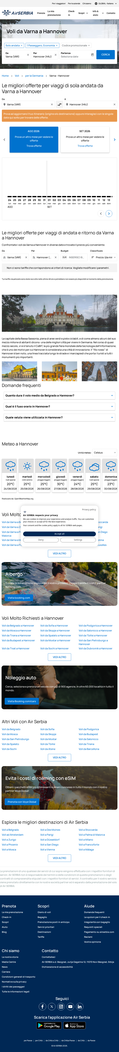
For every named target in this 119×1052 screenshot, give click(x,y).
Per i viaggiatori (59, 3)
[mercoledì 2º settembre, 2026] (54, 196)
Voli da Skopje (48, 734)
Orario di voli (44, 912)
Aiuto (5, 927)
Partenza (66, 53)
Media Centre (9, 961)
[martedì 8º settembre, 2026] (84, 196)
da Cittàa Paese (68, 1040)
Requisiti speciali (93, 927)
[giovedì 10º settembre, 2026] (94, 196)
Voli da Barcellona (89, 749)
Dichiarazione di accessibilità (57, 966)
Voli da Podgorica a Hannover (95, 625)
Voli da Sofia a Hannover (54, 625)
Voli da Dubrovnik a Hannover (95, 648)
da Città (81, 1040)
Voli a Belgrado (10, 829)
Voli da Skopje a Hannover (55, 630)
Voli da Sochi (9, 749)
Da (7, 53)
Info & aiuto (98, 13)
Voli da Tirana (86, 744)
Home (5, 75)
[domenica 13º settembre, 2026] (109, 196)
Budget (64, 250)
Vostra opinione (92, 941)
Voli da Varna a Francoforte (17, 545)
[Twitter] (51, 1006)
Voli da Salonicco (88, 739)
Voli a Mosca (9, 849)
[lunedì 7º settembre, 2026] (79, 196)
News (5, 966)
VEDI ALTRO (59, 553)
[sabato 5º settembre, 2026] (69, 196)
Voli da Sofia (47, 729)
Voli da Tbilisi (47, 744)
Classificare (96, 250)
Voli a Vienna (47, 849)
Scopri (83, 13)
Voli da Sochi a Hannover (54, 648)
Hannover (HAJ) (42, 56)
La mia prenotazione (54, 13)
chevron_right (114, 139)
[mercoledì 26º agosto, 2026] (20, 196)
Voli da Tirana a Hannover (16, 635)
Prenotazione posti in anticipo (54, 922)
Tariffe (41, 936)
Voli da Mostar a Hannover (55, 640)
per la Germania (34, 75)
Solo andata (13, 45)
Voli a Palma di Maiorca (92, 834)
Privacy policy (89, 509)
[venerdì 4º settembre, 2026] (64, 196)
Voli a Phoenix (10, 844)
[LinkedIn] (79, 1006)
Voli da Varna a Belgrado (15, 522)
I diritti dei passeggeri (13, 986)
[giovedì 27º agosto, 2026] (24, 196)
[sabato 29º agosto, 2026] (34, 196)
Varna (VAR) (12, 56)
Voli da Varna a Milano (14, 540)
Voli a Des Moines (50, 829)
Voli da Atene (47, 749)
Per (35, 53)
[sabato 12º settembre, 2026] (104, 196)
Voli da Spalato (10, 744)
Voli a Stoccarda (88, 829)
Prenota (41, 13)
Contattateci (48, 956)
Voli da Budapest (88, 734)
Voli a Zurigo (9, 839)
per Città (39, 1040)
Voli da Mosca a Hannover (16, 630)
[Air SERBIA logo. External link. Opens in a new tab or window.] (25, 512)
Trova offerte (34, 146)
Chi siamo (87, 3)
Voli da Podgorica (89, 729)
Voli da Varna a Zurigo (14, 527)
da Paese (91, 1040)
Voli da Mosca (10, 734)
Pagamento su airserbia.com (99, 931)
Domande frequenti (94, 912)
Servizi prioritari (46, 927)
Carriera (6, 971)
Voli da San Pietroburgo (15, 739)
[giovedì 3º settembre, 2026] (59, 196)
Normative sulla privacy (14, 981)
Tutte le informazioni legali (15, 991)
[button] (42, 45)
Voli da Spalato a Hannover (55, 635)
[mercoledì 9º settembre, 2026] (89, 196)
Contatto (111, 13)
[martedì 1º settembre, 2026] (49, 196)
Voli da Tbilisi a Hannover (93, 635)
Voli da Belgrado (11, 729)
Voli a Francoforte (89, 844)
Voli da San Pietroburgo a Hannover (93, 642)
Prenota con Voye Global (22, 801)
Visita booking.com (19, 597)
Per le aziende (74, 3)
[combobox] (28, 104)
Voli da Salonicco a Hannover (95, 630)
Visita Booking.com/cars (22, 701)
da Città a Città (52, 1040)
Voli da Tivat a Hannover (15, 648)
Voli (17, 75)
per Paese (28, 1040)
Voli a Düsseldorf (50, 839)
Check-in (71, 13)
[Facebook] (42, 1006)
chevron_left (4, 139)
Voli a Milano (86, 839)
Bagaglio (42, 917)
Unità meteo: (85, 452)
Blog (4, 931)
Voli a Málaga (86, 849)
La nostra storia (10, 956)
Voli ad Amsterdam (12, 834)
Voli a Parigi (46, 834)
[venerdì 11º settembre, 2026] (99, 196)
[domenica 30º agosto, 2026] (39, 196)
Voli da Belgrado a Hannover (18, 625)
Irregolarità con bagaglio (97, 922)
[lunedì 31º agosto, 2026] (44, 196)
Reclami (88, 936)
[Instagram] (61, 1006)
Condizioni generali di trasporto (18, 976)
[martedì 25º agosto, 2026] (15, 196)
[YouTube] (70, 1006)
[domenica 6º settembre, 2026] (74, 196)
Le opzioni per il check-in (97, 917)
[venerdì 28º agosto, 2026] (29, 196)
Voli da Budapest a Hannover (18, 640)
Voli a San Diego (49, 844)
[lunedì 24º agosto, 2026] (10, 196)
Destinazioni (44, 931)
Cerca (105, 54)
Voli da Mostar (48, 739)
